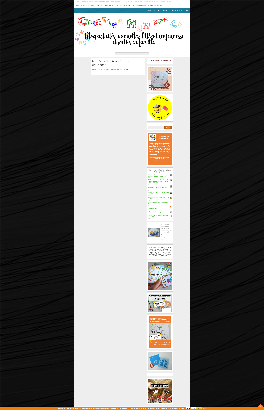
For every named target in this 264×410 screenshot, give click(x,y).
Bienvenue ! (78, 1)
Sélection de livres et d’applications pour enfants (87, 5)
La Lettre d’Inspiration (127, 5)
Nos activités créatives (126, 1)
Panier (151, 5)
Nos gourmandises (150, 1)
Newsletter (146, 5)
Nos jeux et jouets (160, 1)
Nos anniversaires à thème (139, 1)
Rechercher (150, 125)
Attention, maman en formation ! (89, 1)
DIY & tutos (117, 1)
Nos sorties (168, 1)
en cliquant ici (128, 69)
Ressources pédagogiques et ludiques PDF (110, 5)
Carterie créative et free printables (106, 1)
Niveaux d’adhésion (158, 5)
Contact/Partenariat (138, 5)
